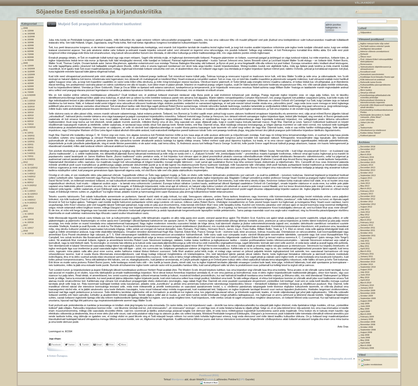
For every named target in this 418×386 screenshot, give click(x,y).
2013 (25, 188)
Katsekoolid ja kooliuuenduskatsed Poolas (376, 111)
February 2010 (367, 285)
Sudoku (210, 379)
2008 (25, 28)
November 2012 (367, 199)
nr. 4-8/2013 (30, 200)
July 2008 (364, 335)
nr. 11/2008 (30, 36)
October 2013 (366, 173)
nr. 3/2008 (29, 42)
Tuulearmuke (366, 128)
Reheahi (364, 54)
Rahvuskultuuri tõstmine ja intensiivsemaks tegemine (372, 101)
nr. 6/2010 (29, 121)
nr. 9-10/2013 (31, 203)
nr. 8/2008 (29, 57)
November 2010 (367, 262)
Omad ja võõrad (367, 93)
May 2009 (364, 309)
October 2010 (366, 264)
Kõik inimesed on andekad (372, 79)
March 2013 (365, 188)
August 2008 (366, 332)
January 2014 (366, 165)
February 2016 (367, 157)
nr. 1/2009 (29, 66)
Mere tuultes (366, 90)
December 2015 (367, 162)
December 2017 (367, 149)
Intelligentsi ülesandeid (371, 49)
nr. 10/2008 (30, 34)
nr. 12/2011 (30, 141)
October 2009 (366, 296)
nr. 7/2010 (29, 124)
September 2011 (368, 235)
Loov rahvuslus (367, 120)
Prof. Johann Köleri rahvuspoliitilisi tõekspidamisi (376, 60)
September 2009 (368, 298)
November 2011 (367, 230)
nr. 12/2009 (30, 74)
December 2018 (367, 147)
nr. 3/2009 (29, 80)
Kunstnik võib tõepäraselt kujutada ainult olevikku (376, 106)
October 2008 (366, 327)
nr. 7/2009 (29, 92)
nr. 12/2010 (30, 109)
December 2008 (367, 322)
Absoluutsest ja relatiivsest (373, 130)
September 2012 (368, 204)
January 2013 (366, 194)
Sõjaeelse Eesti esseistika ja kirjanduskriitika (99, 11)
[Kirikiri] (379, 360)
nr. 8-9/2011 (30, 159)
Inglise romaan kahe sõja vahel (374, 44)
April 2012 (365, 217)
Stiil (362, 125)
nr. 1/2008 (29, 31)
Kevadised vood (367, 72)
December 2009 (367, 290)
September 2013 (368, 175)
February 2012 (367, 222)
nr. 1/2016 (29, 219)
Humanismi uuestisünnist (372, 74)
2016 (25, 217)
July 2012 (364, 209)
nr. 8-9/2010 (30, 127)
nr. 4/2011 (29, 150)
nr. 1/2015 (29, 214)
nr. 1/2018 (29, 233)
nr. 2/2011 (29, 144)
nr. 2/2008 (29, 39)
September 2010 (368, 267)
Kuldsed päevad (367, 135)
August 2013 (366, 178)
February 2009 (367, 317)
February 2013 (367, 191)
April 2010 (365, 280)
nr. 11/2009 (30, 71)
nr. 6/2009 (29, 89)
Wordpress (177, 379)
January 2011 (366, 256)
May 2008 (364, 340)
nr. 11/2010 (30, 106)
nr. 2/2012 (29, 171)
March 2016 (365, 154)
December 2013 (367, 167)
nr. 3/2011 (29, 147)
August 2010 (366, 269)
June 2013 (365, 183)
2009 (25, 63)
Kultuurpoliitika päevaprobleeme (375, 85)
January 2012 (366, 225)
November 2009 (367, 293)
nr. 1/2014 (29, 208)
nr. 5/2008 (29, 48)
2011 (25, 130)
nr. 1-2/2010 (30, 101)
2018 (25, 231)
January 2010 (366, 288)
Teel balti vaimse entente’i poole (375, 46)
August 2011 (366, 238)
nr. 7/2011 (29, 156)
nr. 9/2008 (29, 60)
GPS (242, 379)
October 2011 (366, 233)
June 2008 (365, 337)
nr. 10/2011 (30, 136)
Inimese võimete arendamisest (374, 51)
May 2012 (364, 215)
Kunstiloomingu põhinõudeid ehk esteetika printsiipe (375, 96)
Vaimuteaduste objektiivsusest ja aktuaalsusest (375, 68)
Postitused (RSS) (209, 375)
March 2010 (365, 283)
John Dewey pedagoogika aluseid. (333, 358)
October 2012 (366, 201)
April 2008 (365, 343)
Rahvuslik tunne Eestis (371, 82)
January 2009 (366, 319)
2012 (25, 162)
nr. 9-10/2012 (31, 185)
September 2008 (368, 330)
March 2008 (365, 345)
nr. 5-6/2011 (30, 153)
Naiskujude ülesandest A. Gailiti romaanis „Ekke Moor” (375, 116)
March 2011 (365, 251)
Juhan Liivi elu (367, 122)
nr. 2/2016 (29, 222)
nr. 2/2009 (29, 77)
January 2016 (366, 160)
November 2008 (367, 324)
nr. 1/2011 (29, 133)
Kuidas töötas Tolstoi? (370, 133)
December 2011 (367, 228)
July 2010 (364, 272)
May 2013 (364, 186)
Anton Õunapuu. (58, 355)
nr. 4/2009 (29, 83)
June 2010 (365, 275)
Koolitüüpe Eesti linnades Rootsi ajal (377, 77)
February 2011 (367, 254)
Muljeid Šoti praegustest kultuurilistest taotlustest (99, 24)
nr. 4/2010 (29, 115)
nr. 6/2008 (29, 51)
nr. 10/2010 (30, 104)
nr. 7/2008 (29, 54)
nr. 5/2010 (29, 118)
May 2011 (364, 246)
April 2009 (365, 311)
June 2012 (365, 212)
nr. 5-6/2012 (30, 176)
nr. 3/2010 (29, 112)
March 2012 (365, 220)
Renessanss (366, 64)
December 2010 (367, 259)
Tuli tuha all (365, 87)
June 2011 (365, 243)
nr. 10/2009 (30, 69)
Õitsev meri (365, 57)
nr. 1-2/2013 (30, 191)
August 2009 (366, 301)
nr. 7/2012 (29, 179)
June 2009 (365, 306)
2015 (25, 211)
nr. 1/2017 (29, 228)
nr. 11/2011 (29, 138)
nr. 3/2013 (29, 197)
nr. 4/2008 (29, 45)
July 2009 (364, 303)
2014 (25, 206)
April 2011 (365, 249)
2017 (25, 225)
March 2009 (365, 314)
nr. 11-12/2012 (31, 168)
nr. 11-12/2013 (31, 194)
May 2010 (364, 277)
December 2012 (367, 196)
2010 (25, 98)
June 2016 (365, 152)
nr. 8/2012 (29, 182)
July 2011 (364, 241)
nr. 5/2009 (29, 86)
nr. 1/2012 (29, 165)
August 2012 (366, 207)
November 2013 (367, 170)
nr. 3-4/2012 (30, 173)
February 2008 (367, 348)
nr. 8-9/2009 (30, 95)
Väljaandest (365, 2)
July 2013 (364, 181)
